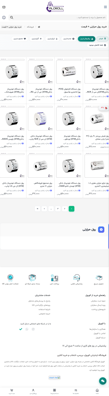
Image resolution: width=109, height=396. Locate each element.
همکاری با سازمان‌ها (97, 329)
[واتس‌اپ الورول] (27, 329)
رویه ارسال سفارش (98, 305)
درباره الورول (100, 337)
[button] (102, 381)
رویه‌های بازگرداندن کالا (41, 305)
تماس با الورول (99, 333)
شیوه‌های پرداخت (98, 309)
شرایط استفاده (44, 309)
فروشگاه (30, 27)
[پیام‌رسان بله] (21, 329)
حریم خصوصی (44, 313)
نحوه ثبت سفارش (98, 301)
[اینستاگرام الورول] (33, 329)
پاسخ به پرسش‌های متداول (39, 301)
